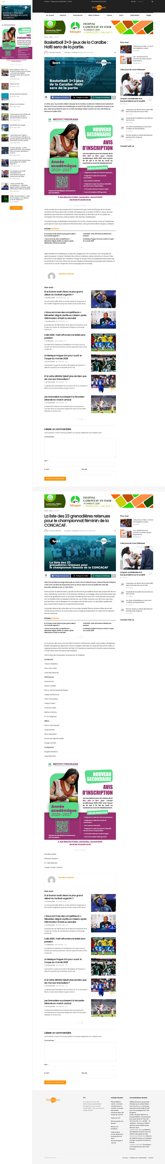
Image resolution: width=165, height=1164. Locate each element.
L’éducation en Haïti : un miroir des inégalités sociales (143, 47)
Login (134, 1)
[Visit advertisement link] (16, 43)
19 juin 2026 (59, 341)
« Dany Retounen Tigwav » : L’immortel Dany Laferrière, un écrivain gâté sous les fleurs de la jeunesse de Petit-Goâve (20, 137)
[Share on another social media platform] (114, 97)
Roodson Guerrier (55, 52)
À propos (46, 1)
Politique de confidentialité (58, 1)
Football (56, 37)
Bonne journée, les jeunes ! (19, 94)
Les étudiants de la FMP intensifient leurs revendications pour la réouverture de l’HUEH (17, 173)
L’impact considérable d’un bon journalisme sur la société (132, 99)
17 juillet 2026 (61, 297)
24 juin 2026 (61, 321)
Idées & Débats (93, 15)
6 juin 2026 (60, 382)
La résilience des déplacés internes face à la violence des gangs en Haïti (140, 1132)
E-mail (47, 469)
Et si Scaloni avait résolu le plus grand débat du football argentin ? (20, 162)
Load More (16, 208)
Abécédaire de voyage (17, 125)
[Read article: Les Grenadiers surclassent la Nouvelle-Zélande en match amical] (103, 404)
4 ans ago (67, 52)
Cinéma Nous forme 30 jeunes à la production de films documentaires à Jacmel (20, 116)
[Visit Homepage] (99, 7)
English (148, 15)
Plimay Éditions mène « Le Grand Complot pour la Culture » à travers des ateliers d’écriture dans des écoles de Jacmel (20, 73)
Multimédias (135, 15)
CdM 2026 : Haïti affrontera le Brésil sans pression (64, 336)
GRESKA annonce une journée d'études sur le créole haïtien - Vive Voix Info (140, 1104)
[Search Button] (152, 1)
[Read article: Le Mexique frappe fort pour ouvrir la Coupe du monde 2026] (103, 363)
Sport (121, 15)
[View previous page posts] (78, 247)
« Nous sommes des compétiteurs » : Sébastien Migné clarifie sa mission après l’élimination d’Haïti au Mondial (20, 186)
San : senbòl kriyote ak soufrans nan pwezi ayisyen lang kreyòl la (142, 59)
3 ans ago (137, 63)
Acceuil (51, 15)
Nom (46, 461)
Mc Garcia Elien (50, 297)
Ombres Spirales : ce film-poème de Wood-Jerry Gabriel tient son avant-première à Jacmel (20, 150)
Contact (69, 1)
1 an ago (136, 50)
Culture (109, 15)
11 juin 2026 (60, 361)
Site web (84, 469)
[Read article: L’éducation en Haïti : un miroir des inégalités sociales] (126, 49)
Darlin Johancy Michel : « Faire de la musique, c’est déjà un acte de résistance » (20, 197)
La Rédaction (50, 341)
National (63, 15)
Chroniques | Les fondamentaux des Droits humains (140, 1147)
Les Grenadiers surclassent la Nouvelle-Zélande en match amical (64, 398)
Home (46, 37)
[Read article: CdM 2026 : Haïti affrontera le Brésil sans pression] (103, 342)
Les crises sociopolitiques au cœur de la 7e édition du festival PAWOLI (138, 128)
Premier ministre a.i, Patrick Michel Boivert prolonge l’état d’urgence (139, 136)
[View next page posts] (81, 247)
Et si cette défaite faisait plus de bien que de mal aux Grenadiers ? (65, 378)
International (77, 15)
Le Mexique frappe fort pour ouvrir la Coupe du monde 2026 (63, 357)
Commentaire (49, 437)
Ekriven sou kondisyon (17, 104)
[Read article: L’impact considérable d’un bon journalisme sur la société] (136, 84)
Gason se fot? (14, 84)
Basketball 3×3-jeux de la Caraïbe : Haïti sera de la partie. (15, 14)
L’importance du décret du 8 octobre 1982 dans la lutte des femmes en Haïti (139, 111)
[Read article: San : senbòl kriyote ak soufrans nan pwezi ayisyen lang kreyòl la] (126, 60)
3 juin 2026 (60, 402)
